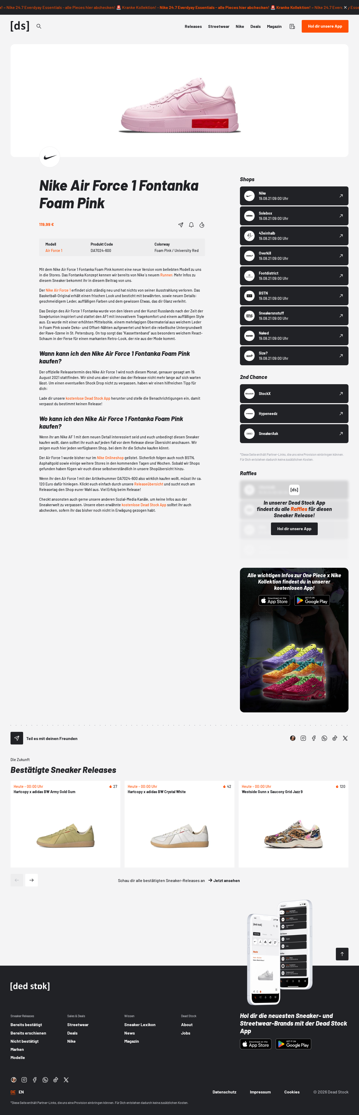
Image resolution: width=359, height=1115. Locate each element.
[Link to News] (39, 26)
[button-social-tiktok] (335, 738)
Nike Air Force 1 (58, 290)
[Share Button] (181, 225)
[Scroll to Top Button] (342, 954)
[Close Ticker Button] (345, 7)
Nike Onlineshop (110, 457)
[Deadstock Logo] (20, 26)
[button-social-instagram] (303, 738)
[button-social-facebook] (314, 738)
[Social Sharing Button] (17, 738)
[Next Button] (31, 880)
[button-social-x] (345, 738)
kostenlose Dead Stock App (88, 398)
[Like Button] (202, 225)
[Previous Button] (17, 880)
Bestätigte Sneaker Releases (63, 769)
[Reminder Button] (191, 225)
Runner (166, 275)
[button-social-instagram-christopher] (293, 738)
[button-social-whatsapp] (324, 738)
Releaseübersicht (148, 484)
